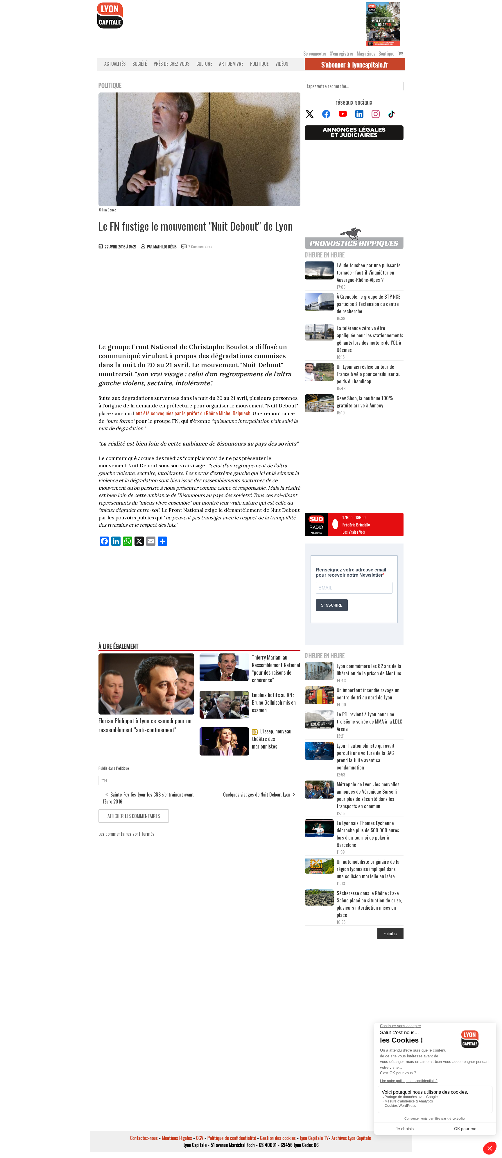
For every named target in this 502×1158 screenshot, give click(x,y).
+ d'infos (390, 933)
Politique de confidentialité (231, 1137)
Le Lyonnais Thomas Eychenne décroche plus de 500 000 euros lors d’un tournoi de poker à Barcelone (368, 833)
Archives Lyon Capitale (351, 1137)
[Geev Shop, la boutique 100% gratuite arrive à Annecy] (319, 404)
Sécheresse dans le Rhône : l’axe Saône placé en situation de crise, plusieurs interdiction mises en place (369, 903)
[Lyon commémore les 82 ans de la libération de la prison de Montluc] (319, 672)
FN (104, 780)
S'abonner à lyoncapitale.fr (354, 64)
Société (139, 63)
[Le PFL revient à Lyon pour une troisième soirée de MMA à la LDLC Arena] (319, 720)
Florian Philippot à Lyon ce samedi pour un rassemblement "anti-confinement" (144, 725)
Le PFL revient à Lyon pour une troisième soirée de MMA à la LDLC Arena (369, 721)
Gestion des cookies (278, 1137)
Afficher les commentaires (133, 816)
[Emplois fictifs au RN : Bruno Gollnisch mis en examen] (224, 716)
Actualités (115, 63)
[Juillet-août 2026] (383, 23)
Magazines (366, 53)
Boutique (386, 53)
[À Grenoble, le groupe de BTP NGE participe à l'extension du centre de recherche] (319, 303)
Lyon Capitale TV (314, 1137)
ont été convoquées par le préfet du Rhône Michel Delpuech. (193, 413)
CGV (199, 1137)
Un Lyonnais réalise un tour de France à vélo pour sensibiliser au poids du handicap (369, 374)
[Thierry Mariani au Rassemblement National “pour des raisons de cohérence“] (224, 679)
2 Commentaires (200, 247)
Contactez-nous (144, 1137)
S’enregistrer (342, 53)
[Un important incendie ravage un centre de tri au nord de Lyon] (319, 696)
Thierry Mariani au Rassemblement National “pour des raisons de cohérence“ (276, 668)
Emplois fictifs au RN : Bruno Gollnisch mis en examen (274, 702)
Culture (204, 63)
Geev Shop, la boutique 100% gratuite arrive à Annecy (365, 401)
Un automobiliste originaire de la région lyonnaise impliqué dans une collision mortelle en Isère (368, 869)
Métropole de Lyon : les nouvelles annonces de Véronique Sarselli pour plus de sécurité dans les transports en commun (368, 795)
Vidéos (281, 63)
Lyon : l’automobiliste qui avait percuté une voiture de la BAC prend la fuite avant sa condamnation (366, 756)
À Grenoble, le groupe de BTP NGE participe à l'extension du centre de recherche (368, 304)
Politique (259, 63)
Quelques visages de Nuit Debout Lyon (256, 794)
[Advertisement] (199, 297)
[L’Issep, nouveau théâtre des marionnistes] (224, 753)
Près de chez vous (171, 63)
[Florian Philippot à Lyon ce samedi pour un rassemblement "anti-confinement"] (146, 712)
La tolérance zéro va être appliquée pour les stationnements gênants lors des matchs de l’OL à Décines (370, 338)
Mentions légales (177, 1137)
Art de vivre (231, 63)
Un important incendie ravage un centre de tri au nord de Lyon (368, 693)
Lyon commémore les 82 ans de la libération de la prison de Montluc (369, 669)
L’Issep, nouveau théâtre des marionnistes (271, 738)
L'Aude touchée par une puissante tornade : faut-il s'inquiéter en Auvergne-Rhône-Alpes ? (369, 272)
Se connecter (315, 53)
